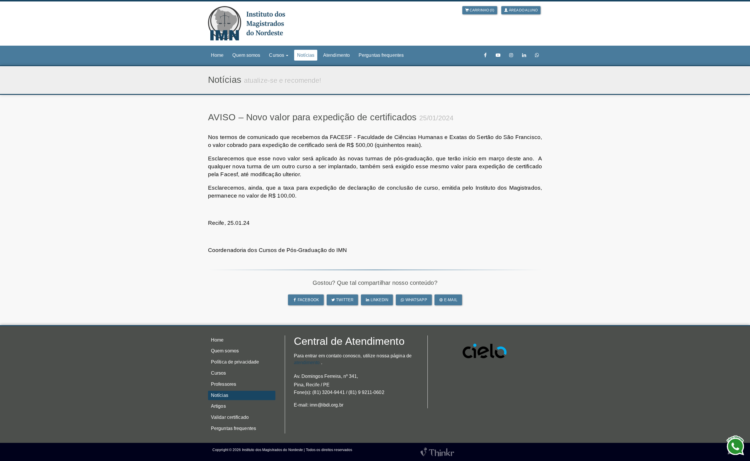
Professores (223, 384)
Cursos (218, 373)
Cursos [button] (277, 55)
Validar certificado (230, 417)
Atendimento (336, 55)
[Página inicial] (246, 23)
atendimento (307, 362)
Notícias (305, 55)
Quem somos (246, 55)
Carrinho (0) (481, 10)
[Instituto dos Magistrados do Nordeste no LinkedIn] (524, 55)
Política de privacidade (235, 361)
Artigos (218, 406)
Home (217, 55)
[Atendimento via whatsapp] (537, 55)
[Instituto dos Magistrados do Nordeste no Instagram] (511, 55)
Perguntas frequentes (381, 55)
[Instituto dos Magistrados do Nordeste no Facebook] (485, 55)
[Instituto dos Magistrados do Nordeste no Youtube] (498, 55)
